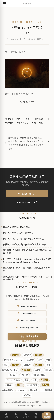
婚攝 (48, 360)
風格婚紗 (13, 375)
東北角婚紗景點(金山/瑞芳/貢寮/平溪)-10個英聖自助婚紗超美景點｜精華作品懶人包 (32, 141)
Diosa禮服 (21, 390)
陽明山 (19, 385)
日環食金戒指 (22, 122)
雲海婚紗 (33, 390)
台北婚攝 (44, 380)
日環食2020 (38, 119)
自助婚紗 (27, 355)
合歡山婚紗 (26, 370)
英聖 (40, 360)
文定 (34, 380)
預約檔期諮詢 (29, 193)
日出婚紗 (48, 370)
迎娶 (26, 380)
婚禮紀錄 (45, 385)
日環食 (26, 119)
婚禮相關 (17, 22)
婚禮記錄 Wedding (9, 370)
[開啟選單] (4, 3)
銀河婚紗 (27, 395)
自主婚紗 (38, 355)
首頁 (39, 22)
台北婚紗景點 (7, 390)
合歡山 (37, 370)
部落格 (30, 22)
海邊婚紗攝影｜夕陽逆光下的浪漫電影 (13, 143)
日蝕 (34, 122)
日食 (41, 122)
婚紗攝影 (15, 365)
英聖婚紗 (30, 360)
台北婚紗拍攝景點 (13, 380)
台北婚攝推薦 (47, 390)
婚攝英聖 (15, 355)
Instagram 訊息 (28, 202)
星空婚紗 (8, 385)
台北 (5, 365)
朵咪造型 (27, 365)
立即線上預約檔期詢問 (28, 336)
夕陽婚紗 (24, 375)
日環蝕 (17, 119)
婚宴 (48, 365)
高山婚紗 (38, 365)
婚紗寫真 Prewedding (13, 360)
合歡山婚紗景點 (39, 375)
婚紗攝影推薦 (32, 385)
